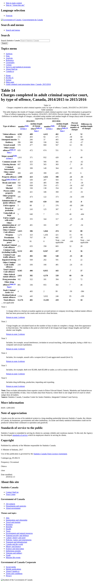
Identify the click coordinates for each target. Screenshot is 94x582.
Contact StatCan (12, 492)
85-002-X (9, 78)
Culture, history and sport (15, 538)
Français (9, 16)
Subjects (9, 54)
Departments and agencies (16, 506)
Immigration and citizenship (16, 520)
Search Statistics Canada (10, 40)
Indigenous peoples (13, 551)
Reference (10, 60)
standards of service (20, 435)
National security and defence (17, 535)
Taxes (8, 531)
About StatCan (11, 69)
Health (8, 529)
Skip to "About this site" (15, 5)
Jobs (7, 518)
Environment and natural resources (19, 533)
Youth (8, 555)
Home (8, 75)
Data (8, 56)
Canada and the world (14, 544)
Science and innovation (15, 549)
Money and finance (13, 546)
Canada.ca (10, 71)
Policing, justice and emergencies (18, 540)
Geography (10, 63)
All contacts (10, 504)
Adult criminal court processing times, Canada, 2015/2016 (28, 84)
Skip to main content (14, 3)
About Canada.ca (12, 571)
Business (9, 524)
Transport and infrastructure (16, 542)
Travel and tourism (13, 522)
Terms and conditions (14, 573)
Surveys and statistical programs (18, 67)
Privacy (9, 576)
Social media (11, 567)
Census (9, 65)
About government (13, 508)
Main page (10, 82)
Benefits (9, 527)
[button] (13, 30)
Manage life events (13, 557)
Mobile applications (13, 569)
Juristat (8, 80)
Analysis (9, 58)
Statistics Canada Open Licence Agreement (50, 454)
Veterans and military (14, 553)
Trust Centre (10, 494)
